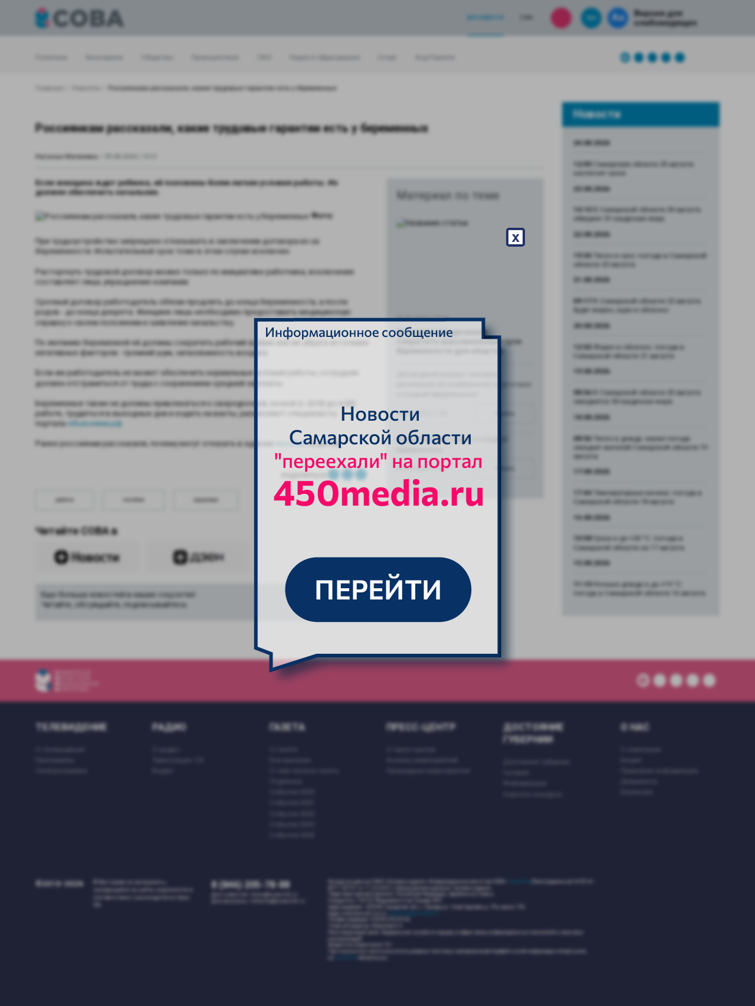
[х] (377, 503)
